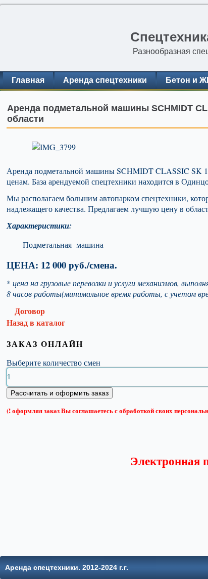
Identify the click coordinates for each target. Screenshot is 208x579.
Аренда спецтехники (105, 80)
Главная (28, 80)
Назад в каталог (36, 322)
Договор (29, 311)
